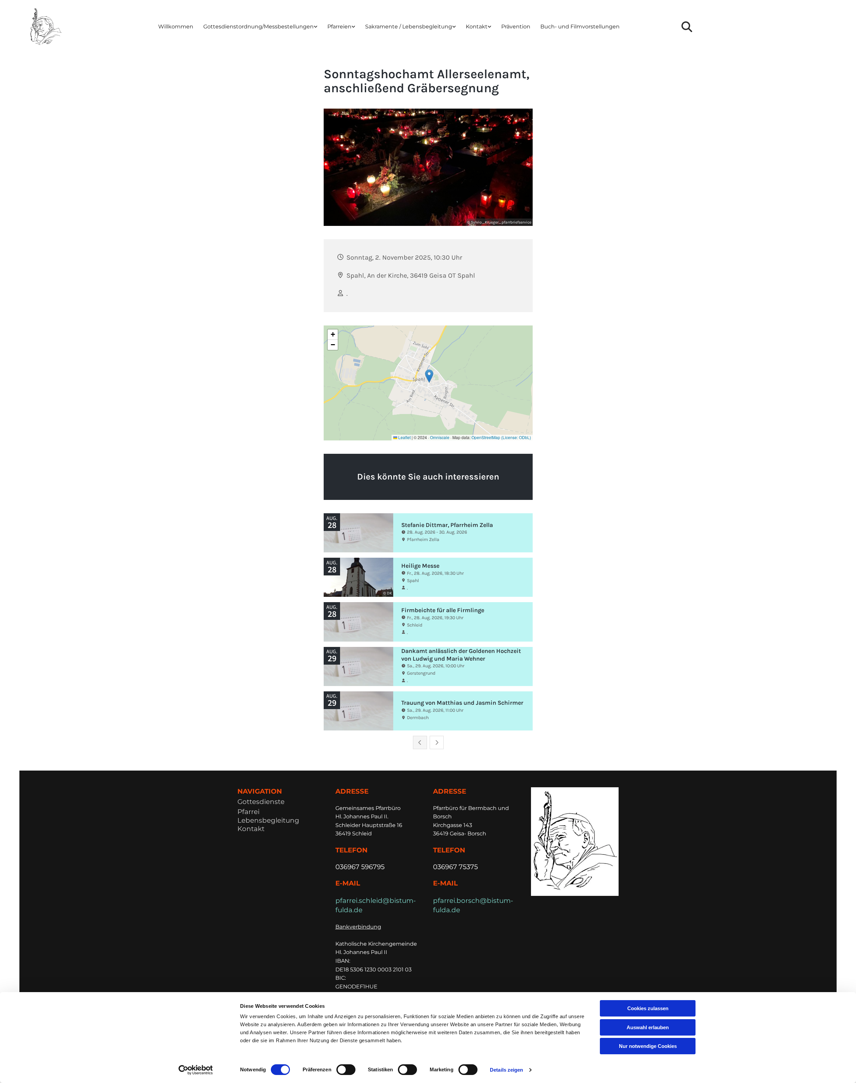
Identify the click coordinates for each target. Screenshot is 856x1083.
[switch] (345, 1069)
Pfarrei (248, 812)
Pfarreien (339, 26)
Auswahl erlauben (648, 1027)
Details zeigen (506, 1070)
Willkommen (175, 26)
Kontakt (477, 26)
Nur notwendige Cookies (648, 1046)
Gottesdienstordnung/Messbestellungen (258, 26)
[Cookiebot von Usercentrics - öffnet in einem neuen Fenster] (196, 1070)
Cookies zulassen (647, 1008)
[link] (260, 27)
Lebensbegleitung (268, 820)
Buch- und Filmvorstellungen (580, 26)
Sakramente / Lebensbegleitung (408, 26)
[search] (686, 26)
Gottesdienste (261, 802)
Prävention (515, 26)
